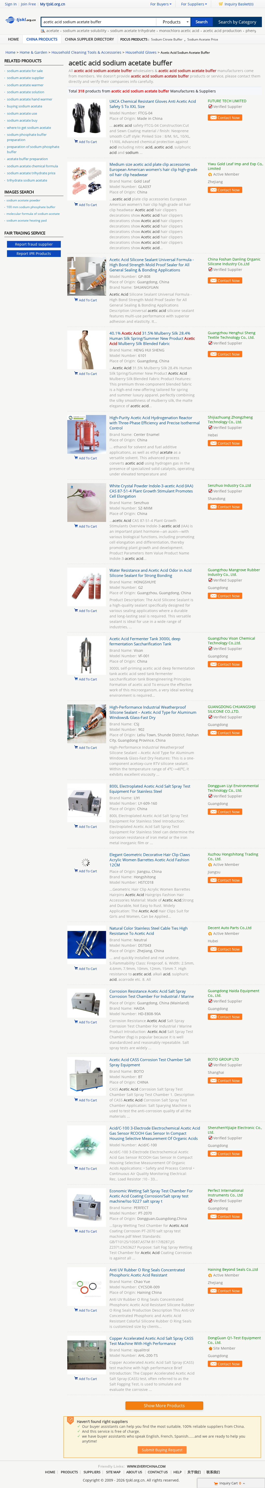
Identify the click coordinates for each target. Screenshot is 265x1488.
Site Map (113, 1472)
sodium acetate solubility (62, 30)
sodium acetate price (202, 39)
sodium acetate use (22, 113)
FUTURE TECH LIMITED (227, 100)
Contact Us (158, 1472)
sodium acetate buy (22, 120)
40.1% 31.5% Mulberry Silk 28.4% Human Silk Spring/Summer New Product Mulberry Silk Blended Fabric (152, 338)
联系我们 (213, 1472)
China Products (41, 39)
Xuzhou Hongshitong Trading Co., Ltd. (233, 856)
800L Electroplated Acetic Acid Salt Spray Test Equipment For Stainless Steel (149, 789)
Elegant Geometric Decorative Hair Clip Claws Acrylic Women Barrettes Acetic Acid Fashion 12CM (149, 859)
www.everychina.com (146, 1466)
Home (13, 39)
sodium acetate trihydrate (110, 30)
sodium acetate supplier (25, 77)
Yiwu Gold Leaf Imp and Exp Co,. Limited (235, 166)
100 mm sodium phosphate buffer (30, 207)
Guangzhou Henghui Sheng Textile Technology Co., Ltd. (231, 335)
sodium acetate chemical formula (32, 166)
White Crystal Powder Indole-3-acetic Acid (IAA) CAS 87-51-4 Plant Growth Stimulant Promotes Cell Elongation (151, 491)
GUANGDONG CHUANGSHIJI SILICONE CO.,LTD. (232, 709)
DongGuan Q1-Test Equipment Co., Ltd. (234, 1340)
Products (69, 1472)
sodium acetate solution (25, 92)
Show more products (164, 1405)
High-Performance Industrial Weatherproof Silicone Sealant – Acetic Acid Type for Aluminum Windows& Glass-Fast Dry (152, 712)
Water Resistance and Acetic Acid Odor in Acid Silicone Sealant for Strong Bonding (150, 573)
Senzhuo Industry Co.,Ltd (229, 485)
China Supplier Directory (89, 39)
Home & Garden (33, 52)
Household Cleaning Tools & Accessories (86, 52)
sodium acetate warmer (25, 85)
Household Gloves (141, 52)
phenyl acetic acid (239, 30)
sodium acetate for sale (25, 70)
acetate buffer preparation (27, 158)
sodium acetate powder (23, 200)
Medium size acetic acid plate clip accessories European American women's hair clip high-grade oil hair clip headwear (153, 169)
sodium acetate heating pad (26, 220)
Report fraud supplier (34, 244)
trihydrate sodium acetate (27, 180)
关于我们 (194, 1472)
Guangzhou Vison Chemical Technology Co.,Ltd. (231, 640)
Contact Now (229, 117)
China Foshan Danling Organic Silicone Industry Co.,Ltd (234, 261)
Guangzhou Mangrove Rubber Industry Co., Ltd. (234, 572)
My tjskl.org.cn (52, 4)
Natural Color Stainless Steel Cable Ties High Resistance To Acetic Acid (148, 931)
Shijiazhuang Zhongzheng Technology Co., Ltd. (230, 419)
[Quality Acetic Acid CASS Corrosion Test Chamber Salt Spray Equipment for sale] (86, 1094)
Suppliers (92, 1472)
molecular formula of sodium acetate (33, 214)
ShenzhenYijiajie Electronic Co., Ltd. (235, 1130)
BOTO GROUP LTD (223, 1059)
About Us (134, 1472)
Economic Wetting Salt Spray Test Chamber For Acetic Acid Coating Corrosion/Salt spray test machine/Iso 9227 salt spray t (151, 1196)
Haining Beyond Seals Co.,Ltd (233, 1269)
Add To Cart (88, 141)
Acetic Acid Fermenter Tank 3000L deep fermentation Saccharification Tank (144, 641)
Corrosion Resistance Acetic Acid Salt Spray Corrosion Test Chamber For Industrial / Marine (151, 994)
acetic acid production (200, 30)
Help (177, 1472)
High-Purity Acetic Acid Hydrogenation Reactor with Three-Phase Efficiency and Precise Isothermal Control (154, 422)
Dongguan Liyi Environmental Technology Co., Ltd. (233, 788)
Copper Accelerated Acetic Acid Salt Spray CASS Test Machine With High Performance (151, 1341)
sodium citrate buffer (166, 39)
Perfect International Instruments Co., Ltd (226, 1192)
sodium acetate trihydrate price (31, 173)
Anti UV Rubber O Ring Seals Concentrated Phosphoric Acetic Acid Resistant (147, 1272)
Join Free (28, 4)
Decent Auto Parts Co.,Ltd (230, 927)
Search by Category (237, 22)
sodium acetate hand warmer (29, 99)
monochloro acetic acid (157, 30)
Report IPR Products (34, 253)
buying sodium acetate (24, 106)
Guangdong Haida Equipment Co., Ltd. (233, 993)
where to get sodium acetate (29, 127)
